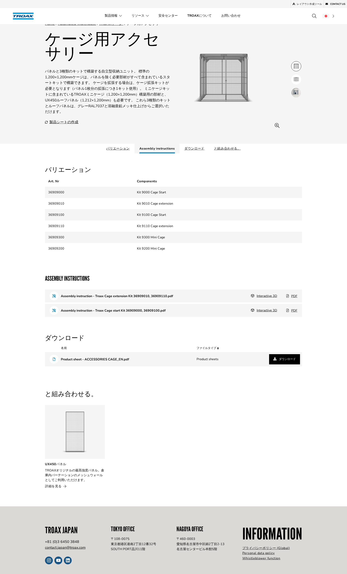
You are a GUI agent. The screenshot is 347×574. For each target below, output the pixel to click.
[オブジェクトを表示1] (296, 79)
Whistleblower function (261, 558)
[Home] (24, 16)
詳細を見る (54, 486)
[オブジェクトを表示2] (296, 93)
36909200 (56, 248)
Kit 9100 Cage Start (151, 215)
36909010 (56, 203)
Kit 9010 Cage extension (155, 203)
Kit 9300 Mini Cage (151, 237)
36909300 (56, 237)
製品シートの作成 (63, 122)
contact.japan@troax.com (65, 547)
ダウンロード (194, 148)
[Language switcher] (328, 16)
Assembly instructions (157, 148)
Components (147, 181)
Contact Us (337, 4)
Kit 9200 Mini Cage (151, 248)
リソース (138, 15)
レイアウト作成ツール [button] (309, 4)
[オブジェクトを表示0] (296, 66)
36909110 (56, 226)
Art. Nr (53, 181)
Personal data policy (258, 553)
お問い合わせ (231, 15)
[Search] (314, 16)
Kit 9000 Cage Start (151, 192)
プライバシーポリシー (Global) (266, 548)
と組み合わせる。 (227, 148)
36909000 (56, 192)
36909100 (56, 215)
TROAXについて (199, 15)
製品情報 (111, 15)
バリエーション (118, 148)
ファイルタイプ (207, 348)
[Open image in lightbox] (277, 125)
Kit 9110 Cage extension (155, 226)
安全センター (168, 15)
